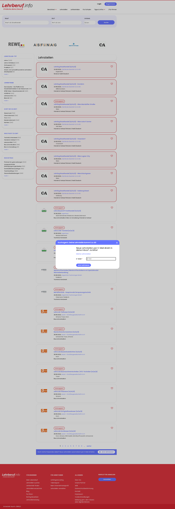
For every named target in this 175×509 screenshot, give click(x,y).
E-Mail (79, 258)
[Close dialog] (116, 242)
